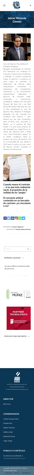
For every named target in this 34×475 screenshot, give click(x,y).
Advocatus (8, 473)
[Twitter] (8, 218)
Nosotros (17, 473)
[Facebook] (5, 218)
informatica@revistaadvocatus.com (14, 458)
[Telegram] (23, 218)
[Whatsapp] (20, 218)
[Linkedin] (12, 218)
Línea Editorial (26, 473)
